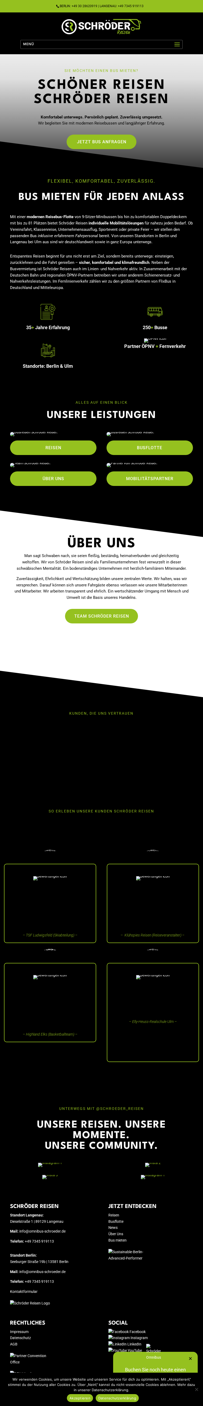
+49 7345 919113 (39, 1241)
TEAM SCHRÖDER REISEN (101, 616)
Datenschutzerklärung (117, 1398)
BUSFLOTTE (149, 447)
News (113, 1227)
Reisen (113, 1215)
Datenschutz (20, 1338)
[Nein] (196, 1389)
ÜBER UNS (53, 478)
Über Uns (115, 1234)
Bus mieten (117, 1240)
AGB (13, 1344)
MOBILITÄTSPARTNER (149, 478)
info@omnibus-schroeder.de (42, 1231)
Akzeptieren (80, 1398)
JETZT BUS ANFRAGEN (101, 141)
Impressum (19, 1332)
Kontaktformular (24, 1291)
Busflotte (115, 1221)
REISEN (53, 447)
